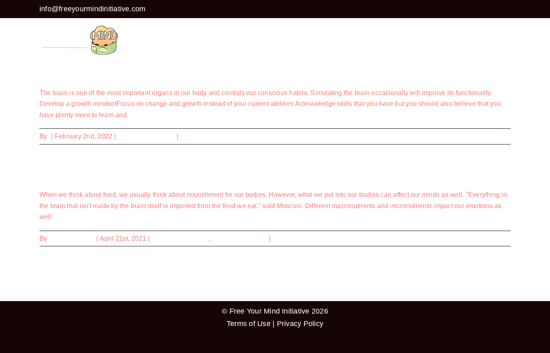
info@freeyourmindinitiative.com (92, 9)
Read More (494, 136)
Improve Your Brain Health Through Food (108, 175)
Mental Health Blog (146, 136)
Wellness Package (239, 238)
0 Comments (198, 136)
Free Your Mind (71, 238)
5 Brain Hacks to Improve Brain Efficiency (109, 72)
